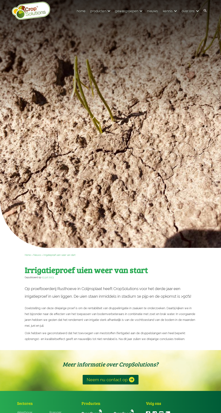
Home (28, 255)
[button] (205, 11)
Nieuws (37, 255)
